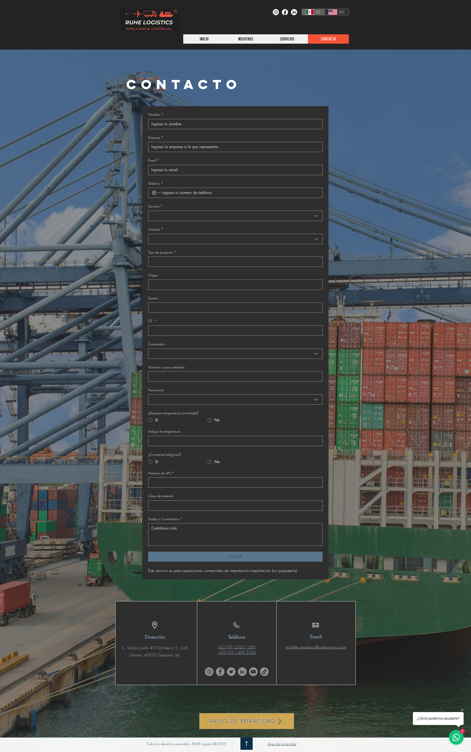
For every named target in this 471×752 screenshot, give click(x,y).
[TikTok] (264, 671)
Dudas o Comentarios (165, 519)
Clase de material (160, 495)
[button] (287, 39)
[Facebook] (285, 12)
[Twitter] (231, 671)
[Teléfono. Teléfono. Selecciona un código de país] (156, 193)
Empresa (155, 137)
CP (152, 321)
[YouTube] (253, 671)
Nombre (155, 114)
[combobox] (235, 216)
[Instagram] (276, 12)
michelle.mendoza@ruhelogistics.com (315, 647)
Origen (153, 275)
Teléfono (155, 183)
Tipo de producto (162, 252)
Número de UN (161, 473)
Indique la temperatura (164, 431)
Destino (153, 298)
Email (153, 160)
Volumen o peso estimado (166, 367)
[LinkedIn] (294, 12)
